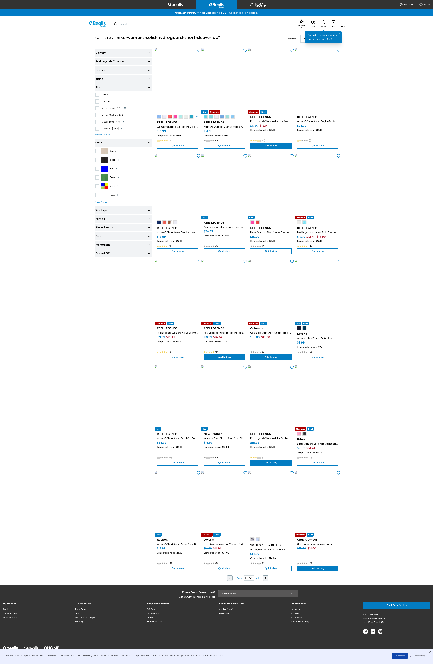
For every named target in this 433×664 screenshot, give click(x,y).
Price (98, 236)
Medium (107, 101)
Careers (295, 613)
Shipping (79, 621)
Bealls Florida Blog (300, 621)
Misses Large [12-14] (114, 108)
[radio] (159, 117)
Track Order (80, 609)
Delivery (100, 52)
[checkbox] (97, 95)
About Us (295, 609)
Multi (114, 186)
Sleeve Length (104, 227)
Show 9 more (102, 202)
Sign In (6, 609)
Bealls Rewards (10, 617)
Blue (113, 168)
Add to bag (278, 146)
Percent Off (102, 253)
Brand (99, 78)
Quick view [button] (185, 146)
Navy (114, 195)
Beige (114, 151)
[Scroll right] (196, 116)
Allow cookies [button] (399, 656)
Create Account (10, 613)
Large (106, 94)
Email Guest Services (397, 605)
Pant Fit (100, 218)
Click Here (236, 13)
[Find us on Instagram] (373, 631)
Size (97, 87)
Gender (100, 70)
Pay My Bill (224, 613)
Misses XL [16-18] (111, 128)
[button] (417, 656)
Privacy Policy (216, 655)
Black (114, 159)
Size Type (101, 210)
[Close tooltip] (339, 34)
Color (98, 142)
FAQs (77, 613)
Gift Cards (152, 609)
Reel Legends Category (110, 61)
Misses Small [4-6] (113, 121)
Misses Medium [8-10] (115, 115)
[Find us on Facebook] (365, 631)
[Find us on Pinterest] (380, 631)
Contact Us (296, 617)
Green (115, 177)
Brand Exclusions (155, 621)
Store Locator (153, 613)
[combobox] (202, 24)
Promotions (102, 244)
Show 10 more (102, 134)
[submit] (291, 593)
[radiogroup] (180, 117)
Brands (150, 617)
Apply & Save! (226, 609)
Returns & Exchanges (85, 617)
